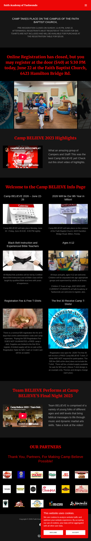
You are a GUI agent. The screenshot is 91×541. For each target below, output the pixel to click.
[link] (20, 5)
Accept (75, 532)
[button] (85, 5)
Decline (53, 532)
